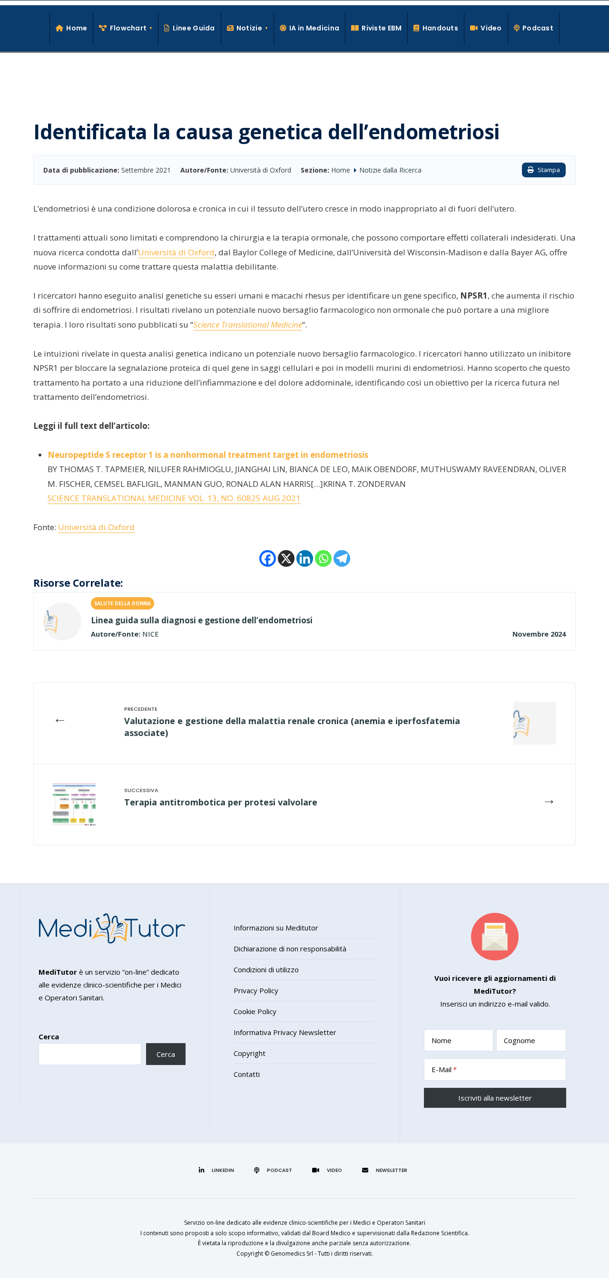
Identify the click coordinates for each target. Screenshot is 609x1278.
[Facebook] (267, 558)
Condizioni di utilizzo (266, 969)
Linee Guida (194, 28)
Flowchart (128, 28)
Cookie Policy (255, 1011)
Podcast (537, 28)
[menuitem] (125, 28)
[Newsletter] (386, 1170)
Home (76, 28)
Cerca (49, 1036)
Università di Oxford (176, 252)
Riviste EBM (382, 28)
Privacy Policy (256, 990)
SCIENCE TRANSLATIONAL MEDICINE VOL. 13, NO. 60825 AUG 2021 (174, 498)
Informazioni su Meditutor (276, 927)
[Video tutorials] (328, 1170)
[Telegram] (342, 558)
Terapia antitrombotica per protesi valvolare (220, 802)
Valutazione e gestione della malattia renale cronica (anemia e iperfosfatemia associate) (292, 726)
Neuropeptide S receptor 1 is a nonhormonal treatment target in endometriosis (208, 454)
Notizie (249, 28)
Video (491, 28)
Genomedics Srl (292, 1253)
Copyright (249, 1053)
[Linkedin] (304, 558)
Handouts (440, 28)
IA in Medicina (314, 28)
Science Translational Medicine (247, 324)
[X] (286, 558)
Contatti (247, 1074)
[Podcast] (274, 1170)
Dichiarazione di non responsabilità (290, 948)
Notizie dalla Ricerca (390, 169)
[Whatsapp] (323, 558)
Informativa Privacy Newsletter (285, 1032)
